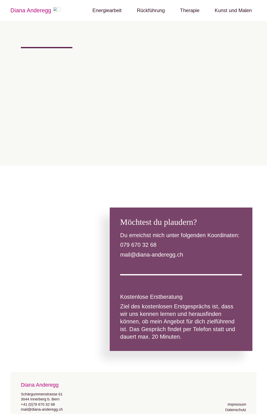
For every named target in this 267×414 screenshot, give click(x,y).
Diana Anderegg (30, 10)
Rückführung (151, 10)
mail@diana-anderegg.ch (151, 255)
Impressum (237, 404)
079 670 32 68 (138, 245)
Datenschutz (235, 410)
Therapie (189, 10)
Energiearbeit (107, 10)
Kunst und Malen (233, 10)
